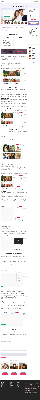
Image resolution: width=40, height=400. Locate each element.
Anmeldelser (32, 1)
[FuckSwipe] (30, 56)
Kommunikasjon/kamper (31, 34)
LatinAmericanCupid (3, 386)
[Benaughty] (30, 23)
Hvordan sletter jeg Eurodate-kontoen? (33, 36)
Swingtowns (11, 386)
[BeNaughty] (30, 53)
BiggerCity (2, 385)
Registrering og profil (31, 33)
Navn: (1, 349)
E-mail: (15, 349)
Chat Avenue (2, 383)
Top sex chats (2, 382)
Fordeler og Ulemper (31, 30)
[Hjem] (4, 1)
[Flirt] (36, 23)
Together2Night (11, 385)
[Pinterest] (26, 27)
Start (19, 51)
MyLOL (17, 385)
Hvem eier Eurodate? (31, 32)
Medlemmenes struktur (31, 37)
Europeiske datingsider (3, 30)
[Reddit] (32, 62)
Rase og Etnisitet (3, 29)
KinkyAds (11, 384)
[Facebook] (22, 27)
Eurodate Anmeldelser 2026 (32, 29)
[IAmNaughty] (30, 58)
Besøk (33, 19)
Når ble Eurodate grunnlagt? (32, 31)
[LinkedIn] (23, 27)
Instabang (18, 386)
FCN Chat (18, 382)
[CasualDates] (30, 48)
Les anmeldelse (5, 372)
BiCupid (18, 383)
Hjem (29, 1)
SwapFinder (18, 384)
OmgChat (11, 383)
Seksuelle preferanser (31, 38)
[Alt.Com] (30, 51)
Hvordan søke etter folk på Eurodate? (33, 35)
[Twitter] (24, 27)
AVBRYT (7, 357)
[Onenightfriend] (33, 23)
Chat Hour (11, 382)
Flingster (2, 384)
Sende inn (3, 357)
